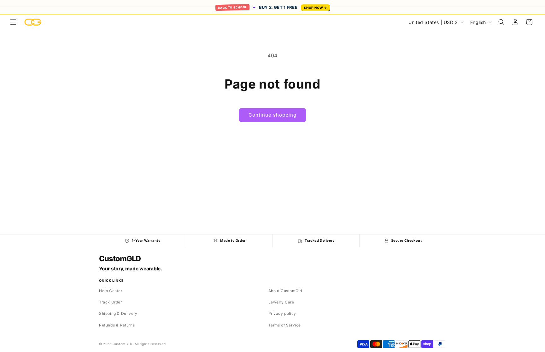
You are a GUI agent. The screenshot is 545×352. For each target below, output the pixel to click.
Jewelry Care (281, 302)
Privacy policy (282, 313)
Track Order (110, 302)
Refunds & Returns (117, 325)
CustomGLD (119, 259)
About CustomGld (285, 290)
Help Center (110, 290)
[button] (13, 22)
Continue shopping (272, 115)
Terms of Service (284, 325)
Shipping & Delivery (118, 313)
